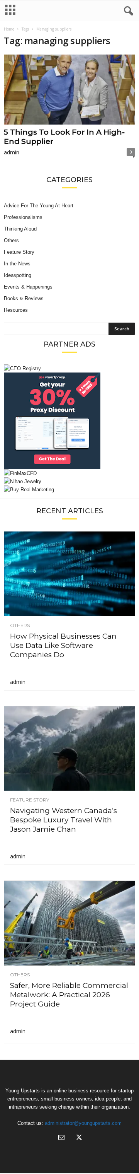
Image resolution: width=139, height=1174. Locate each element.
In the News (17, 264)
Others (11, 240)
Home (9, 29)
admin (11, 152)
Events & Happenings (28, 287)
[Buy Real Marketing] (69, 489)
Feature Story (19, 252)
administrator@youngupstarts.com (83, 1123)
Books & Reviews (24, 298)
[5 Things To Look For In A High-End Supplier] (69, 90)
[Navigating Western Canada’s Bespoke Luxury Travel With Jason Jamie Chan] (69, 748)
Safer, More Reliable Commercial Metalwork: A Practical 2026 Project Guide (69, 994)
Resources (16, 310)
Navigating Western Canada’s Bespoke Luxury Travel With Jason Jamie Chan (63, 820)
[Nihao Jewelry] (69, 481)
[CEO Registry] (69, 368)
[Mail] (61, 1138)
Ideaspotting (17, 275)
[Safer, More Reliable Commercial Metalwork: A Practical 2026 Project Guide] (69, 923)
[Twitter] (78, 1138)
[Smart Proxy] (69, 421)
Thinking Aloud (20, 229)
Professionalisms (23, 217)
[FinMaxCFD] (69, 473)
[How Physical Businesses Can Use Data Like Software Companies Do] (69, 573)
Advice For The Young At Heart (38, 205)
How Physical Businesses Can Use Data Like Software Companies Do (63, 645)
